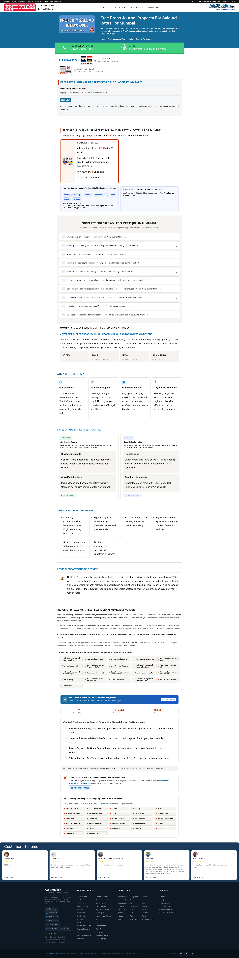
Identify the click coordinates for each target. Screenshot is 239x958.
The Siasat (99, 932)
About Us (164, 896)
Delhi (132, 903)
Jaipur (132, 909)
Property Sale (53, 917)
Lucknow (133, 913)
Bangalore (134, 896)
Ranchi (120, 919)
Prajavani (80, 938)
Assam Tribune (82, 906)
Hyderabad (134, 906)
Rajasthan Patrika (102, 909)
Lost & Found (52, 928)
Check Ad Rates (136, 7)
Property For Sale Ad (97, 804)
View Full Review (9, 877)
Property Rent (53, 920)
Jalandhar (121, 909)
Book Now (65, 100)
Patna (132, 916)
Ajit (78, 932)
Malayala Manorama (84, 926)
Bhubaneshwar (123, 900)
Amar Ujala (100, 913)
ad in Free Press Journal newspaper (133, 31)
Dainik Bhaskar (101, 906)
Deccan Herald (101, 903)
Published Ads (153, 7)
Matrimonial (52, 909)
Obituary (66, 928)
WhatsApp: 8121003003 (212, 1)
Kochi (144, 909)
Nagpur (121, 916)
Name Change (53, 924)
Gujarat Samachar (83, 929)
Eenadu (80, 919)
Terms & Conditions (168, 913)
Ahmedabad (122, 896)
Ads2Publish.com (56, 953)
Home (105, 7)
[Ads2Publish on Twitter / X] (186, 953)
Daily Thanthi (100, 929)
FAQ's (163, 900)
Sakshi (98, 919)
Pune (144, 916)
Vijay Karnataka (83, 942)
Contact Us (225, 1)
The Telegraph (101, 938)
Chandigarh (134, 900)
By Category (117, 7)
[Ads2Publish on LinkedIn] (192, 953)
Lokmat (98, 922)
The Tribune (81, 903)
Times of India (82, 896)
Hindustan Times (102, 896)
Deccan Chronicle (102, 900)
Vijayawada (134, 919)
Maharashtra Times (84, 935)
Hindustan (81, 913)
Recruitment (52, 913)
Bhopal (144, 896)
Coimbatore (122, 903)
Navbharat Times (102, 935)
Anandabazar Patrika (103, 916)
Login (233, 1)
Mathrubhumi (101, 926)
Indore (144, 906)
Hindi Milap (81, 916)
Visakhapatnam (147, 919)
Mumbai (145, 913)
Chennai (145, 900)
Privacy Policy (166, 906)
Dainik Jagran (82, 909)
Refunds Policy (166, 909)
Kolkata (120, 913)
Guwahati (121, 906)
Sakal (79, 922)
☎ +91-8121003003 (80, 788)
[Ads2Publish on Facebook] (181, 953)
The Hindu (81, 900)
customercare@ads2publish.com (148, 48)
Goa (143, 903)
